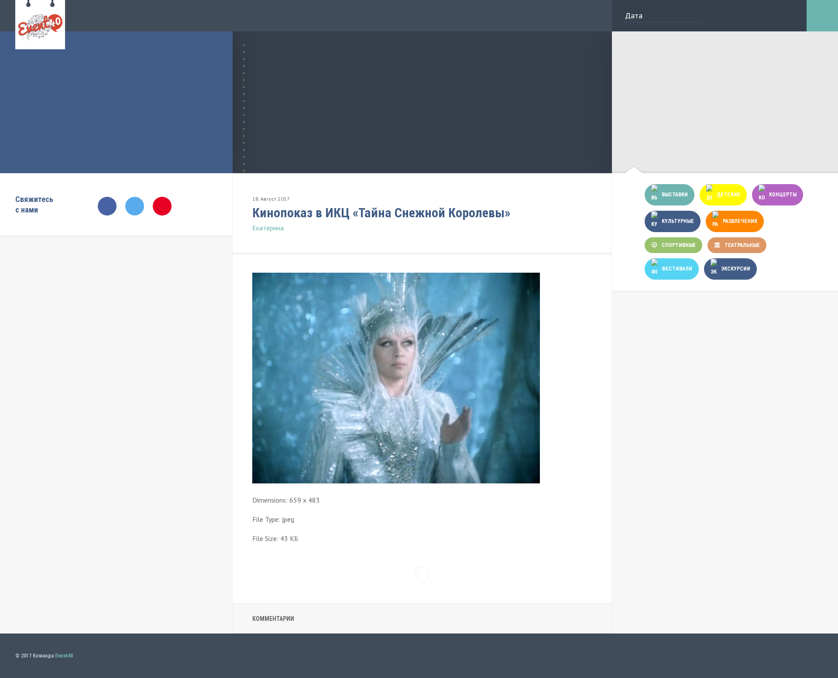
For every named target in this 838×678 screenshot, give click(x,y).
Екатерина (268, 227)
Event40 (64, 656)
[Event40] (40, 44)
